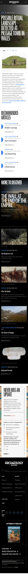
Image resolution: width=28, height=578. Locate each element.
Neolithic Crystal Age (11, 127)
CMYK (16, 567)
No (7, 449)
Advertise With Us (7, 488)
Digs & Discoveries (20, 484)
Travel (3, 503)
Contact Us (3, 511)
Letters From (18, 496)
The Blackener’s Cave (7, 253)
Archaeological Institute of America (12, 428)
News (2, 12)
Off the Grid (18, 488)
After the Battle (6, 291)
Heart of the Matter (10, 141)
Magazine (12, 425)
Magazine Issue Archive (10, 554)
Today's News (4, 499)
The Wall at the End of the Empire (13, 201)
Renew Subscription (9, 551)
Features (17, 480)
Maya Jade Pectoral (6, 370)
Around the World (20, 492)
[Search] (2, 470)
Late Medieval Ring (10, 154)
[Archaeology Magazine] (14, 466)
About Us (4, 480)
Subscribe (5, 548)
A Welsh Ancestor (10, 167)
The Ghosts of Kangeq (7, 332)
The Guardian (19, 84)
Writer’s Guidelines (7, 484)
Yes (7, 446)
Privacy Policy (3, 515)
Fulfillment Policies (7, 492)
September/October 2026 (14, 524)
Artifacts (17, 499)
